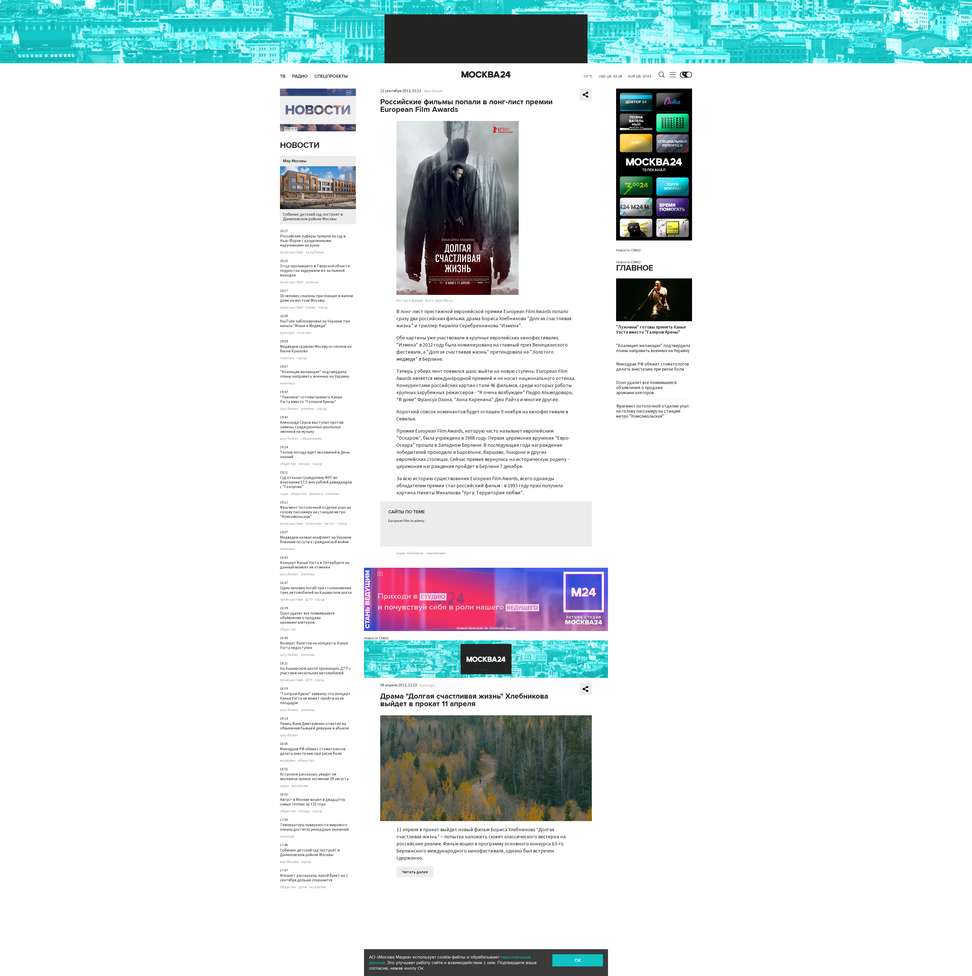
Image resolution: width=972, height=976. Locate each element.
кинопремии (436, 553)
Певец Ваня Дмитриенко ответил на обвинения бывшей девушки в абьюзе (314, 726)
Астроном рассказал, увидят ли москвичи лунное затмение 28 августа (314, 776)
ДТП (309, 599)
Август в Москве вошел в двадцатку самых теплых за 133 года (312, 802)
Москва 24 (486, 74)
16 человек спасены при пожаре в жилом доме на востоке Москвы (316, 298)
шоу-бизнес (289, 409)
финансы (316, 494)
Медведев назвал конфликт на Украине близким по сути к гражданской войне (315, 540)
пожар (310, 307)
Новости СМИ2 (376, 638)
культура (287, 333)
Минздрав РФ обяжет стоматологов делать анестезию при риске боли (313, 751)
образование (311, 438)
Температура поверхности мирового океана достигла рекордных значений (314, 827)
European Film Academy (406, 520)
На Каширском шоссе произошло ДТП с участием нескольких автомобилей (315, 671)
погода (304, 464)
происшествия (291, 252)
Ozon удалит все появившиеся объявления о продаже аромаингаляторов (307, 618)
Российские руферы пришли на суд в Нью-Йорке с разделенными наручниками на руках (313, 240)
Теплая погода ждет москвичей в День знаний (315, 455)
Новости (299, 145)
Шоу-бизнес (433, 91)
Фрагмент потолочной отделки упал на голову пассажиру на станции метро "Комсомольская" (315, 512)
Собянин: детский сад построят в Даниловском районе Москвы (313, 217)
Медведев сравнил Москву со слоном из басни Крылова (316, 349)
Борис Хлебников (409, 553)
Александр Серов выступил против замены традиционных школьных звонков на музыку (311, 427)
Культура (427, 685)
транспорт (314, 523)
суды (284, 494)
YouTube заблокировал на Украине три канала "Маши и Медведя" (315, 323)
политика (304, 333)
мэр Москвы (289, 862)
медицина (287, 760)
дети (303, 887)
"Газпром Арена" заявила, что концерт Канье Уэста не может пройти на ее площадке (315, 698)
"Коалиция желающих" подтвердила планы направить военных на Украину (314, 374)
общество (288, 464)
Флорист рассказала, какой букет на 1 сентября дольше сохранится (314, 878)
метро (330, 523)
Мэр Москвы (295, 161)
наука (284, 786)
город (323, 307)
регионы (312, 282)
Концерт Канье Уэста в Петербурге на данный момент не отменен (314, 565)
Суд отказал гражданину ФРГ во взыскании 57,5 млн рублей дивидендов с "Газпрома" (316, 482)
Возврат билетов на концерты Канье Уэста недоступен (314, 645)
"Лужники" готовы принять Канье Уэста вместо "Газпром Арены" (311, 399)
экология (287, 836)
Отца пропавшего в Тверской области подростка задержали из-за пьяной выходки (315, 270)
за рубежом (315, 252)
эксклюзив (299, 786)
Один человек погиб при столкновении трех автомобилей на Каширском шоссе (316, 590)
